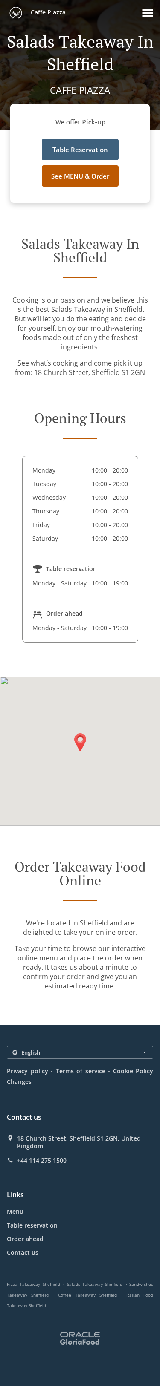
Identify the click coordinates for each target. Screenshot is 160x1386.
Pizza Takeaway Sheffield (33, 1284)
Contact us (22, 1252)
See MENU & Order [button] (80, 176)
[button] (147, 13)
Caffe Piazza (47, 12)
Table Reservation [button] (80, 149)
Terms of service (80, 1071)
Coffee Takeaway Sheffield (87, 1295)
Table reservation (32, 1225)
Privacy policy (27, 1071)
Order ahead (25, 1239)
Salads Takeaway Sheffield (95, 1284)
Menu (15, 1211)
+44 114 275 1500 (42, 1160)
